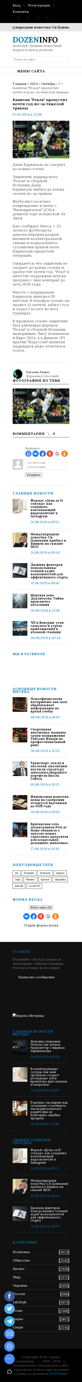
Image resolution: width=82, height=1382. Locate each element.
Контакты (21, 11)
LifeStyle (20, 1302)
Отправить (33, 474)
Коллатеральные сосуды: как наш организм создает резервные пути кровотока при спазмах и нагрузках (48, 1076)
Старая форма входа (41, 925)
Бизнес (19, 1269)
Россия (19, 1294)
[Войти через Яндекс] (50, 454)
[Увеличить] (41, 406)
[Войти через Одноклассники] (64, 454)
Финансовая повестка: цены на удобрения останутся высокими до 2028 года (49, 801)
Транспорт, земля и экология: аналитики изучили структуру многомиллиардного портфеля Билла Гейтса (48, 770)
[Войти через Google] (57, 453)
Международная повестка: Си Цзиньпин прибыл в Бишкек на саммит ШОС (48, 540)
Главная (19, 84)
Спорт (18, 1327)
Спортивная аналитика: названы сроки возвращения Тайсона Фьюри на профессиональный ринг (48, 737)
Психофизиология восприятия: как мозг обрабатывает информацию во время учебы (48, 705)
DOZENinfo (58, 1374)
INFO (35, 40)
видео (60, 873)
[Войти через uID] (28, 454)
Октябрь (48, 84)
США (17, 879)
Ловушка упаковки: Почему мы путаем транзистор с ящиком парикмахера (47, 1046)
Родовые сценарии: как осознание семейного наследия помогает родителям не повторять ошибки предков (49, 1110)
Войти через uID (41, 907)
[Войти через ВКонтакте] (35, 454)
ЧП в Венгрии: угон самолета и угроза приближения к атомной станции (47, 627)
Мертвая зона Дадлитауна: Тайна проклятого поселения (47, 600)
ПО (16, 873)
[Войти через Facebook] (43, 454)
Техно (18, 1310)
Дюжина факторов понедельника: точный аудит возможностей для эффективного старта (49, 571)
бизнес (30, 879)
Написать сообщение (36, 977)
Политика (21, 1252)
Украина (60, 879)
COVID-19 (34, 886)
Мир (16, 1277)
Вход (17, 5)
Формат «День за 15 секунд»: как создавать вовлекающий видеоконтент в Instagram (46, 508)
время (45, 879)
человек (45, 873)
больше (29, 873)
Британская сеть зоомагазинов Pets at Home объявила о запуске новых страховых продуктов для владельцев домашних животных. (49, 833)
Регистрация (39, 5)
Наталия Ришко (38, 372)
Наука (18, 1319)
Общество (21, 1260)
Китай (19, 886)
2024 (34, 84)
